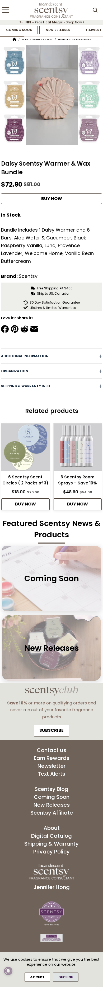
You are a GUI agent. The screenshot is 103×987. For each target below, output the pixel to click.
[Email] (34, 329)
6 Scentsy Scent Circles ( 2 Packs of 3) (25, 480)
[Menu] (5, 9)
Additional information (25, 356)
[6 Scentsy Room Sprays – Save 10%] (78, 448)
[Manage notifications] (8, 971)
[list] (51, 22)
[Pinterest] (14, 329)
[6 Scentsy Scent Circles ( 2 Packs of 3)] (25, 448)
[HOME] (14, 40)
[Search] (95, 10)
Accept (37, 977)
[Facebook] (5, 329)
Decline (65, 977)
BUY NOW (51, 199)
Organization (14, 371)
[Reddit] (24, 329)
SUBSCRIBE (51, 730)
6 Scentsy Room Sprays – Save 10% (77, 480)
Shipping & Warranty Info (25, 386)
